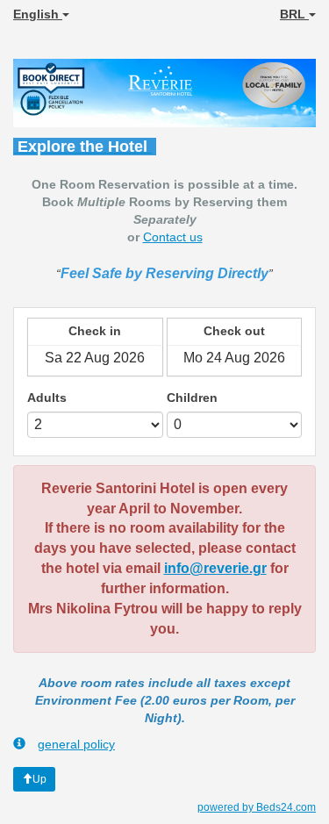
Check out (234, 331)
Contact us (173, 237)
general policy (76, 744)
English (37, 14)
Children (192, 398)
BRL (294, 14)
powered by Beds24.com (256, 807)
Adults (47, 398)
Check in (94, 331)
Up (39, 779)
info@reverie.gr (215, 568)
